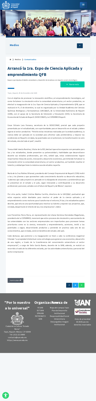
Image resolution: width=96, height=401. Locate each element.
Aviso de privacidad (82, 319)
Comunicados (30, 59)
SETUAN (40, 310)
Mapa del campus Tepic (59, 307)
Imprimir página (15, 280)
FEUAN (40, 307)
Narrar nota (74, 84)
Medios (14, 45)
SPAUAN (40, 313)
